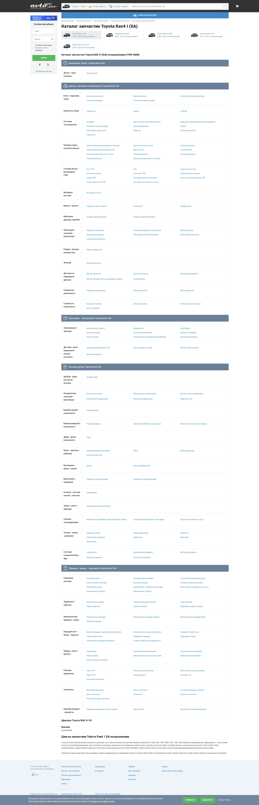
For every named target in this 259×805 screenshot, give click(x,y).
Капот (135, 451)
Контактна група (93, 333)
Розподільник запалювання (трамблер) (149, 337)
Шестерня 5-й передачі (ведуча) (193, 709)
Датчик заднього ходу (142, 348)
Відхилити (207, 800)
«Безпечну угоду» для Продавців (107, 794)
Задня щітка (92, 552)
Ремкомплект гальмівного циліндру (148, 587)
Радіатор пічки (186, 399)
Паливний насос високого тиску (100, 154)
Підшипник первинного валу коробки (102, 709)
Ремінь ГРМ (91, 178)
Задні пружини (186, 602)
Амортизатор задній (95, 602)
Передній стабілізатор (189, 632)
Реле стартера (92, 337)
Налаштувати (224, 800)
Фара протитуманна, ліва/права (193, 424)
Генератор (91, 111)
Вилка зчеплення (140, 690)
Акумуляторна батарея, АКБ (98, 348)
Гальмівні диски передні (143, 578)
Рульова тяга (185, 675)
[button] (40, 775)
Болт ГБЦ (90, 169)
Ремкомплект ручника (96, 591)
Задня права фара (141, 533)
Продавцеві (100, 767)
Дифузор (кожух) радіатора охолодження (197, 122)
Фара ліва (184, 537)
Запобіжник (185, 328)
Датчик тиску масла (95, 96)
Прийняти (190, 800)
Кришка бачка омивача (143, 552)
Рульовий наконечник (95, 679)
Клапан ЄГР (138, 206)
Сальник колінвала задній (144, 100)
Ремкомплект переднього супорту (194, 587)
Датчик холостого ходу (143, 145)
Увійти (44, 58)
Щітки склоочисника (142, 557)
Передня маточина (94, 636)
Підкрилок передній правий (144, 479)
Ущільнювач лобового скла (191, 519)
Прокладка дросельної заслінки (146, 158)
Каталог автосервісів (70, 771)
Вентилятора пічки (94, 394)
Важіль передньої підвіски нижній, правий (104, 632)
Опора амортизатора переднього (147, 632)
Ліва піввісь (91, 651)
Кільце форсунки (187, 145)
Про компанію (134, 771)
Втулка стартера (140, 304)
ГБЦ (135, 169)
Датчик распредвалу (189, 274)
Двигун (136, 111)
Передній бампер (94, 424)
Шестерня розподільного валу (146, 182)
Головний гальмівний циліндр (192, 578)
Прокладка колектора (189, 235)
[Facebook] (40, 64)
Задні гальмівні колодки (97, 583)
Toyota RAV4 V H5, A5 (80, 45)
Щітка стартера (93, 308)
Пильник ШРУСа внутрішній (144, 651)
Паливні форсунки (187, 154)
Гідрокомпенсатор (188, 169)
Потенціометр (139, 279)
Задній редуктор (93, 606)
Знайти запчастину (147, 15)
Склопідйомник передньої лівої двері (148, 519)
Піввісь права (92, 656)
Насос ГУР (91, 671)
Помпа (183, 126)
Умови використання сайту (71, 794)
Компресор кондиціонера (97, 399)
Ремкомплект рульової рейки (192, 671)
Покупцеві (99, 771)
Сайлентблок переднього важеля (100, 641)
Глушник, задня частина (96, 206)
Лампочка (184, 533)
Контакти (132, 779)
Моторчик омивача (188, 552)
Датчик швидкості (94, 354)
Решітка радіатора (94, 455)
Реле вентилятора (188, 130)
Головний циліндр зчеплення (192, 690)
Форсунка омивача (94, 557)
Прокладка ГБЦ (186, 230)
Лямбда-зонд (185, 206)
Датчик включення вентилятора (147, 122)
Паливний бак (186, 150)
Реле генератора (140, 290)
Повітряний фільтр (94, 158)
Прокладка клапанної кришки (145, 235)
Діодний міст (138, 328)
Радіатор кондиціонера (143, 399)
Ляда (89, 437)
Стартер (183, 111)
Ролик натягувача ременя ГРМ (192, 178)
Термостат (91, 135)
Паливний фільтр (140, 154)
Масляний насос (140, 96)
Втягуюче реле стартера (190, 304)
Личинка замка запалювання (98, 506)
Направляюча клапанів (190, 173)
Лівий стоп (137, 537)
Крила (89, 466)
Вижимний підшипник (95, 690)
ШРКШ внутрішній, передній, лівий (147, 656)
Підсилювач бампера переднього (147, 424)
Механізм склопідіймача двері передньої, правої (107, 519)
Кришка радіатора (141, 126)
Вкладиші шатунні (94, 193)
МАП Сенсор (138, 150)
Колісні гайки (92, 73)
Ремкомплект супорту (142, 591)
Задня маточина (140, 606)
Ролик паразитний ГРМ (96, 182)
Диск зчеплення (93, 694)
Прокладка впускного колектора (147, 230)
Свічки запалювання (188, 337)
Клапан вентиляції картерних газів (101, 150)
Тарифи (131, 767)
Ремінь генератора (94, 250)
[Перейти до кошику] (237, 6)
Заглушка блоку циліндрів (97, 126)
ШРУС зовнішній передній (97, 660)
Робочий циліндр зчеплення (98, 699)
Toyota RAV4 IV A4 (207, 34)
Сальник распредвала (96, 239)
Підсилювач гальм (94, 587)
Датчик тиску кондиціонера (191, 394)
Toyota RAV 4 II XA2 (164, 34)
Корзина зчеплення (188, 694)
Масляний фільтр (94, 263)
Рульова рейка (139, 675)
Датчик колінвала (140, 274)
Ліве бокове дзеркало (96, 537)
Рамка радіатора (187, 451)
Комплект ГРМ (139, 173)
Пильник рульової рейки (143, 671)
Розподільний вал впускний (144, 178)
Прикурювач (92, 493)
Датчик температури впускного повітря (103, 145)
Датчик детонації (94, 274)
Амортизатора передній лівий (192, 617)
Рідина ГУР (91, 675)
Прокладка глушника (95, 235)
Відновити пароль (44, 71)
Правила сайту (41, 48)
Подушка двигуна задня (96, 217)
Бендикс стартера (94, 304)
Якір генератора (187, 290)
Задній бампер (92, 410)
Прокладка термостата (96, 130)
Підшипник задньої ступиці (191, 606)
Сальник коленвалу (95, 100)
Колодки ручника (140, 583)
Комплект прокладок (95, 230)
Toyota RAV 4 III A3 (122, 34)
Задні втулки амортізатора (144, 602)
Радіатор (137, 130)
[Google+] (48, 64)
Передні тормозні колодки (191, 583)
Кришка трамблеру (188, 333)
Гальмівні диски (93, 578)
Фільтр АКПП (138, 709)
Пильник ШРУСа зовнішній (191, 651)
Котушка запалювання (142, 333)
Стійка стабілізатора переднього (147, 641)
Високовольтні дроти (96, 328)
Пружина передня (94, 621)
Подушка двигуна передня (144, 217)
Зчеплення (137, 694)
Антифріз (90, 122)
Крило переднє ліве (141, 466)
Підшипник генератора (96, 290)
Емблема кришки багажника (98, 451)
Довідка (131, 775)
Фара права (91, 542)
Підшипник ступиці (188, 636)
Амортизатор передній (96, 617)
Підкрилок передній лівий (97, 479)
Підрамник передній (141, 636)
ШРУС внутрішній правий (190, 656)
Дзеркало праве (93, 533)
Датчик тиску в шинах (189, 348)
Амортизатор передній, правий (146, 617)
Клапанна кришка (94, 173)
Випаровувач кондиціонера (144, 394)
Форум (165, 767)
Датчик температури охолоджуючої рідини (104, 279)
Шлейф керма (92, 377)
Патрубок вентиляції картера (192, 96)
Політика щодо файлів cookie (101, 801)
